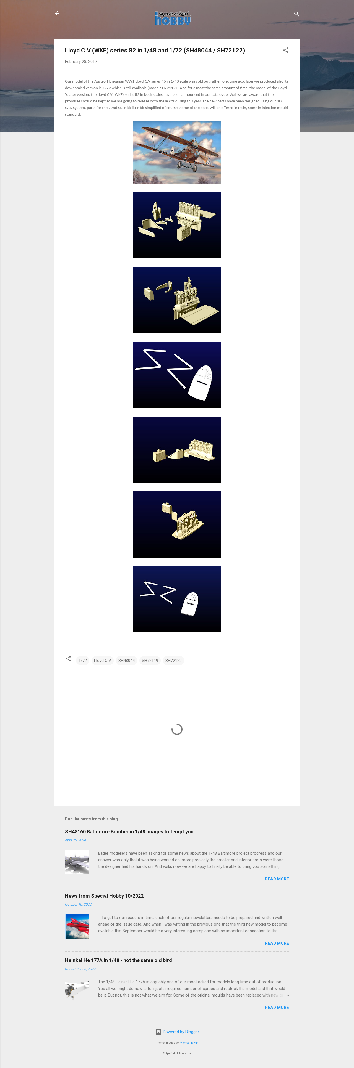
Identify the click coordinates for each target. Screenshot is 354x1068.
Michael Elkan (189, 1043)
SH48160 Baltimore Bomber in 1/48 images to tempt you (129, 831)
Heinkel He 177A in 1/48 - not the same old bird (118, 960)
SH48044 (126, 660)
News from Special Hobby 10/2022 (104, 896)
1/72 (83, 660)
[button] (285, 51)
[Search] (296, 15)
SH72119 (150, 660)
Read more (277, 878)
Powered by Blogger (180, 1031)
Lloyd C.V (102, 660)
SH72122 (173, 660)
